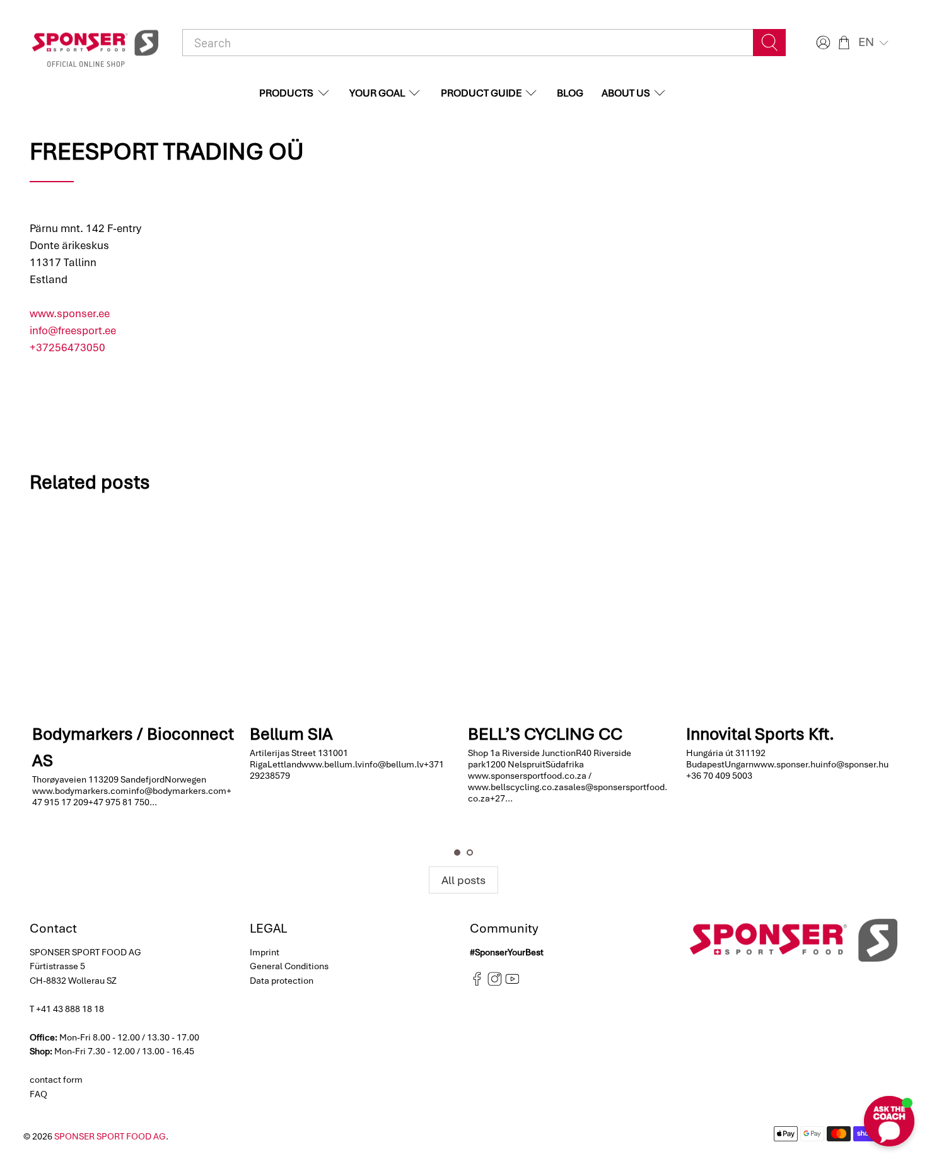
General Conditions (289, 966)
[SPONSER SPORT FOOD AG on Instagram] (494, 983)
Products (286, 93)
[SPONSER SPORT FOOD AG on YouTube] (512, 983)
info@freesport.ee (73, 330)
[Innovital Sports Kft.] (789, 611)
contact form (56, 1079)
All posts (463, 880)
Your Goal (377, 93)
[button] (874, 42)
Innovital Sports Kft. (760, 733)
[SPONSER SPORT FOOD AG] (95, 42)
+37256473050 (67, 347)
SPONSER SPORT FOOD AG (110, 1136)
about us (626, 93)
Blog (570, 93)
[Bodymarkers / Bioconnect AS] (135, 611)
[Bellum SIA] (353, 611)
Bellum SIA (291, 733)
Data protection (281, 980)
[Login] (822, 42)
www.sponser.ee (70, 313)
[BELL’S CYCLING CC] (571, 611)
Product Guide (481, 93)
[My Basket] (844, 42)
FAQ (38, 1094)
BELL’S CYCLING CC (545, 733)
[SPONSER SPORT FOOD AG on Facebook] (477, 983)
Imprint (264, 952)
